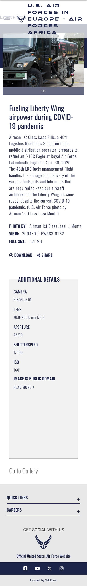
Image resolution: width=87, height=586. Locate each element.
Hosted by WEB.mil (43, 580)
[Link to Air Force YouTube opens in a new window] (37, 568)
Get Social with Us (43, 529)
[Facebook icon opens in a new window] (25, 568)
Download (22, 255)
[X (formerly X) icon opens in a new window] (49, 568)
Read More (23, 387)
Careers (14, 509)
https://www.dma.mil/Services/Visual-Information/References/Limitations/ (41, 450)
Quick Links (17, 497)
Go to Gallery (23, 470)
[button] (7, 19)
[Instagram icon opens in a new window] (61, 568)
